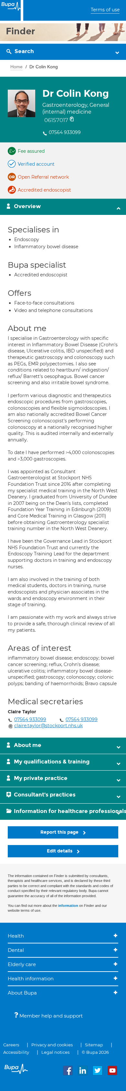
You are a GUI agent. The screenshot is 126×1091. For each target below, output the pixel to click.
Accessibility (16, 1052)
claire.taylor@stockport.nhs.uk (48, 726)
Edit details (60, 851)
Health (16, 936)
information (68, 905)
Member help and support (50, 1016)
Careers (11, 1044)
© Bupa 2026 (95, 1052)
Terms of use (105, 10)
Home (16, 66)
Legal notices (55, 1052)
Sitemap (94, 1044)
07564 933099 (65, 132)
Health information (31, 978)
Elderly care (22, 964)
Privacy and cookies (52, 1044)
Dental (16, 950)
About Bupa (22, 993)
